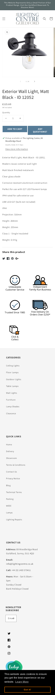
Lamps (9, 512)
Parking (9, 499)
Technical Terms (14, 492)
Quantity (6, 112)
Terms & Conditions (15, 465)
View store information (16, 149)
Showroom (11, 458)
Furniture (10, 399)
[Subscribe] (13, 618)
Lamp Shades (12, 406)
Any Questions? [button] (40, 130)
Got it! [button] (27, 689)
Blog (8, 485)
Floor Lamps (12, 372)
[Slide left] (20, 81)
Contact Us (11, 471)
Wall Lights (11, 393)
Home (9, 444)
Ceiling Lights (12, 365)
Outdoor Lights (13, 379)
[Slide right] (34, 81)
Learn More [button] (22, 682)
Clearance (11, 413)
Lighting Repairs (14, 519)
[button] (3, 18)
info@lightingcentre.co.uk (19, 563)
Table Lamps (12, 386)
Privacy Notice (13, 478)
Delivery (10, 451)
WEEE (8, 505)
